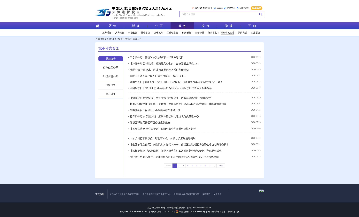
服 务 (182, 26)
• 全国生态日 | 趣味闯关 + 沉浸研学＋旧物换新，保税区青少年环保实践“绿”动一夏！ (175, 82)
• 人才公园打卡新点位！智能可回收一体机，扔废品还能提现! (162, 138)
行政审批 (212, 32)
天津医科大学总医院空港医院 (186, 194)
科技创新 (186, 32)
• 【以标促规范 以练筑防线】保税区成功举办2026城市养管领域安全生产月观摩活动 (174, 150)
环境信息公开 (110, 76)
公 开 (159, 26)
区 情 (112, 26)
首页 (109, 39)
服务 (114, 39)
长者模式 (256, 8)
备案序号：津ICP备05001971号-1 (134, 212)
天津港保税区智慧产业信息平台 (156, 194)
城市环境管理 (227, 32)
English (220, 8)
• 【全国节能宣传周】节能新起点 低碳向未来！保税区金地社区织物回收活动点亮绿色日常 (178, 144)
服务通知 (106, 32)
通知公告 (137, 39)
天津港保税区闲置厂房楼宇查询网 (124, 194)
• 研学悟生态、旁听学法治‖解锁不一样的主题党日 (156, 57)
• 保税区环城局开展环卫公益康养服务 (149, 122)
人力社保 (119, 32)
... (214, 166)
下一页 (220, 166)
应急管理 (199, 32)
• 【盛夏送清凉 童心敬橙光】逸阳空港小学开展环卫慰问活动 (162, 128)
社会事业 (145, 32)
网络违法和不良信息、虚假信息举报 (223, 212)
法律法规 (111, 85)
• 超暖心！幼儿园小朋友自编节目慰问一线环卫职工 (156, 76)
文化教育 (158, 32)
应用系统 (255, 32)
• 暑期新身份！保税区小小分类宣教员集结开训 (154, 110)
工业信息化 (172, 32)
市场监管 (132, 32)
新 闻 (136, 26)
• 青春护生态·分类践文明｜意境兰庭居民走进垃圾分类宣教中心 (163, 116)
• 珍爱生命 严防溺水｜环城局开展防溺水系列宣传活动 (158, 69)
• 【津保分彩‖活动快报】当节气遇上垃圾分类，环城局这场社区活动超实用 (169, 98)
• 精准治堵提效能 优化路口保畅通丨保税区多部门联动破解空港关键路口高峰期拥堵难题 (177, 104)
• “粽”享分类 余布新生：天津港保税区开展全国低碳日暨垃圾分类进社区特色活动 (173, 157)
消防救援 (242, 32)
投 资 (205, 26)
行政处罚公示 (110, 67)
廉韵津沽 (206, 194)
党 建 (229, 26)
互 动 (252, 26)
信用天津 (217, 194)
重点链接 (111, 94)
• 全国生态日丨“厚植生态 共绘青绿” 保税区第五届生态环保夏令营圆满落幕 (170, 88)
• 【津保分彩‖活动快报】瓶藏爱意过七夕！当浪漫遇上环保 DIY (163, 63)
